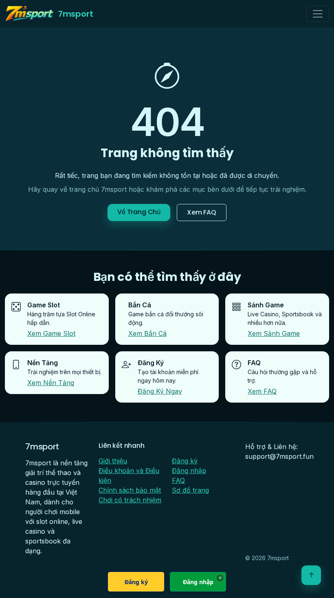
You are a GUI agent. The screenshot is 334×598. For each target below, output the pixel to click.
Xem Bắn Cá (147, 333)
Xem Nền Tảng (50, 383)
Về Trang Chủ (138, 212)
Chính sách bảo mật (130, 490)
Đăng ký (185, 461)
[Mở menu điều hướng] (317, 14)
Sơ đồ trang (190, 490)
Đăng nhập (189, 471)
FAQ (178, 480)
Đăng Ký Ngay (160, 391)
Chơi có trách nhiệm (130, 500)
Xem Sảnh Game (274, 333)
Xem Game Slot (51, 333)
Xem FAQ (201, 212)
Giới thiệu (113, 461)
